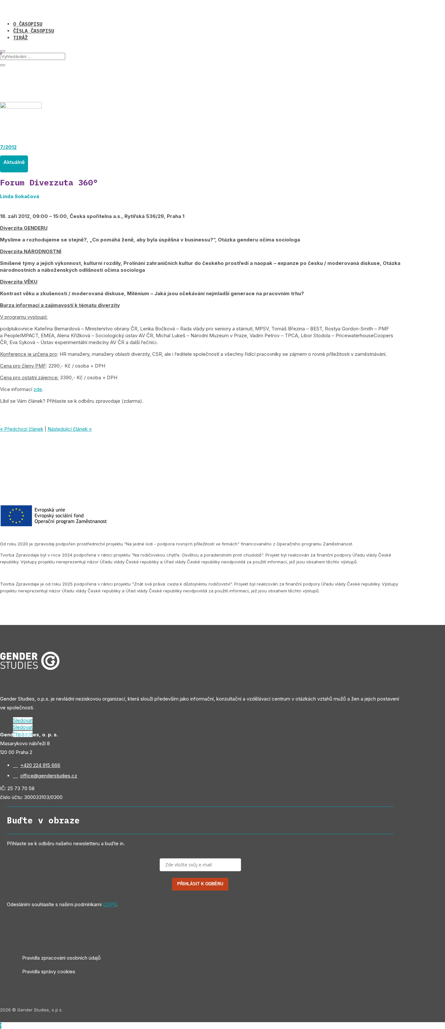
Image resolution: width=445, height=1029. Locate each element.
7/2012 (8, 147)
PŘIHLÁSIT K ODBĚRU (200, 883)
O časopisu (27, 24)
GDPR (110, 904)
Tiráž (20, 38)
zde (38, 389)
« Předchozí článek (21, 429)
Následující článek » (70, 429)
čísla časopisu (33, 31)
